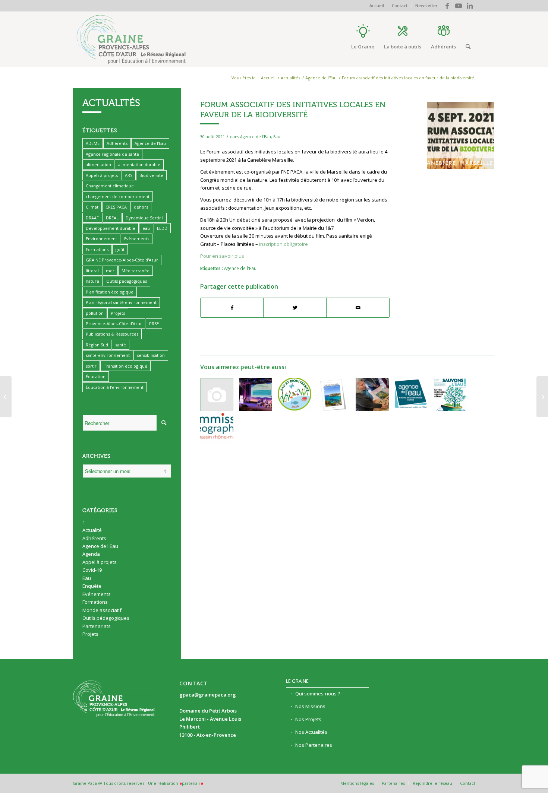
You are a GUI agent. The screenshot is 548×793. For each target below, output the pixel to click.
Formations (97, 249)
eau (146, 228)
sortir (91, 366)
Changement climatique (110, 185)
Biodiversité (151, 175)
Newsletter (426, 5)
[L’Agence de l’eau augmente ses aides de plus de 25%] (255, 394)
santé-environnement (108, 355)
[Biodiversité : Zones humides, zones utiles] (216, 394)
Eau (276, 136)
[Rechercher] (468, 46)
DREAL (112, 218)
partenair (191, 783)
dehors (141, 207)
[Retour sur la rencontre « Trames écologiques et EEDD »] (372, 394)
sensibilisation (151, 355)
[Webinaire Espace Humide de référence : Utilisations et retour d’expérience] (411, 394)
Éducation (95, 376)
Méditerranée (135, 270)
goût (120, 249)
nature (92, 281)
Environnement (101, 238)
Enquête (91, 586)
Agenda (91, 554)
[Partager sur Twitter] (295, 307)
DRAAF (92, 218)
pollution (95, 313)
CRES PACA (116, 207)
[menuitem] (377, 5)
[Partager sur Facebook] (232, 307)
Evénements (96, 594)
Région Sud (97, 345)
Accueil (376, 5)
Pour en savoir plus (222, 256)
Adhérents (117, 143)
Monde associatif (102, 610)
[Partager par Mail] (358, 307)
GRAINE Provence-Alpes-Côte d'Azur (122, 260)
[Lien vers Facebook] (447, 5)
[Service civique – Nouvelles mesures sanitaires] (6, 396)
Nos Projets (308, 719)
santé (120, 345)
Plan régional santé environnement (121, 302)
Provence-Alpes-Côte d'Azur (114, 323)
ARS (128, 175)
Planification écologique (109, 292)
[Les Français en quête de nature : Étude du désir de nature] (542, 396)
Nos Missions (310, 706)
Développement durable (110, 228)
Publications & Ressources (112, 334)
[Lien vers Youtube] (458, 5)
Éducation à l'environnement (115, 387)
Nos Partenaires (313, 745)
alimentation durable (139, 164)
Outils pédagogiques (126, 281)
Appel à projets (99, 562)
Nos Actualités (311, 732)
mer (110, 270)
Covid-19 (92, 570)
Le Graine (297, 681)
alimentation (98, 164)
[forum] (460, 135)
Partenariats (96, 626)
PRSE (154, 323)
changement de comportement (117, 196)
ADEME (93, 143)
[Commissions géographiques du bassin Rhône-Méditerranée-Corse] (216, 427)
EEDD (162, 228)
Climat (92, 207)
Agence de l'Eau (255, 136)
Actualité (92, 530)
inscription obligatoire (283, 244)
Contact (399, 5)
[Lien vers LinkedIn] (469, 5)
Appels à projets (102, 175)
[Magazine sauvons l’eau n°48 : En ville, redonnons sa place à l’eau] (449, 394)
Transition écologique (125, 366)
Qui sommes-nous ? (317, 693)
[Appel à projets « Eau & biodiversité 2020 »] (294, 394)
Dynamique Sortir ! (144, 218)
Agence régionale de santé (112, 154)
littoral (92, 270)
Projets (118, 313)
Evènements (136, 238)
